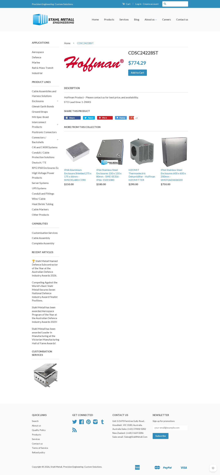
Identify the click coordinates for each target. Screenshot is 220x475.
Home (95, 19)
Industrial (37, 73)
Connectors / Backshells (39, 140)
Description (72, 88)
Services (124, 19)
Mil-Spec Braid (40, 116)
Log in (138, 4)
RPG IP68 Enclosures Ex (45, 167)
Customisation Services (45, 232)
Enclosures (38, 100)
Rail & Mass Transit (42, 67)
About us (150, 19)
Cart (127, 4)
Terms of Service (40, 448)
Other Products (40, 214)
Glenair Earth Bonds (43, 106)
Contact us (182, 19)
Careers (166, 19)
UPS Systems (39, 188)
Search (35, 421)
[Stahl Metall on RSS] (74, 431)
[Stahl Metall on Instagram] (95, 423)
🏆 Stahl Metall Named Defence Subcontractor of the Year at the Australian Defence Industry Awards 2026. (45, 268)
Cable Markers (40, 209)
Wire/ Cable (38, 198)
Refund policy (38, 452)
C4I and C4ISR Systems (44, 147)
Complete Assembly (43, 243)
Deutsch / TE (39, 162)
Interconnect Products (39, 124)
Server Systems (40, 182)
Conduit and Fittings (43, 193)
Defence (36, 57)
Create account (151, 4)
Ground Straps (40, 111)
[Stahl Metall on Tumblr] (102, 423)
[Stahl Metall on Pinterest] (88, 423)
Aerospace (38, 51)
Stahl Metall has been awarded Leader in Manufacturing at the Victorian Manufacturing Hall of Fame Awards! (45, 336)
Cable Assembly (41, 237)
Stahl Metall (56, 467)
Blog (136, 19)
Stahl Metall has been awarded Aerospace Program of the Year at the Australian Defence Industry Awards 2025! (44, 314)
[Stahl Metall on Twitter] (74, 423)
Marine (36, 62)
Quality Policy (39, 430)
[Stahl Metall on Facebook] (81, 423)
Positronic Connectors (44, 132)
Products (109, 19)
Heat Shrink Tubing (42, 203)
